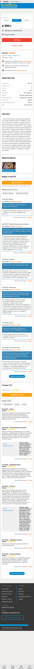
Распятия (21, 591)
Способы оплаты (7, 594)
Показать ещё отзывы (17, 573)
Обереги (21, 594)
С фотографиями (7, 404)
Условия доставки (7, 591)
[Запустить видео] (9, 166)
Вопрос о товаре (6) (8, 193)
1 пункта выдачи (27, 61)
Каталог (3, 11)
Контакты (4, 596)
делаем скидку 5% (21, 70)
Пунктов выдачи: (15, 1)
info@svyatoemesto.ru (11, 613)
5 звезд (17, 404)
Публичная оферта (7, 601)
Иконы (21, 589)
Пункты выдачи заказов (12, 617)
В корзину (17, 40)
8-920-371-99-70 (8, 607)
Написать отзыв (17, 395)
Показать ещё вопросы (17, 376)
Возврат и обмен (7, 599)
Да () (29, 217)
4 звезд (24, 404)
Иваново (5, 1)
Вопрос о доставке (16, 201)
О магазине (5, 589)
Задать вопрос (17, 182)
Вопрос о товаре (15, 289)
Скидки (21, 599)
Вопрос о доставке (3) (22, 193)
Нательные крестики (25, 596)
